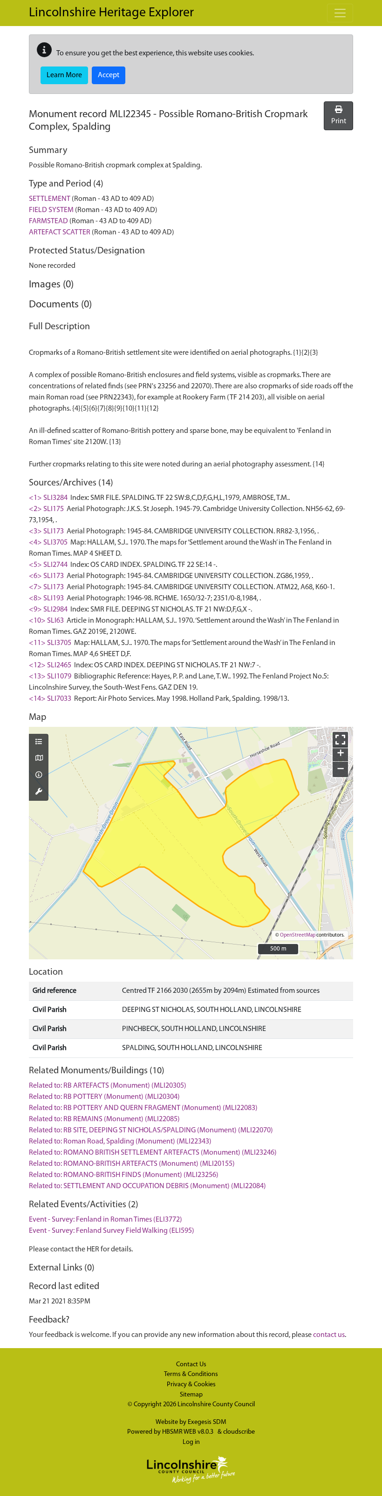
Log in (191, 1442)
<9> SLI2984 (48, 609)
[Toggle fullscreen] (340, 739)
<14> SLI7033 (50, 699)
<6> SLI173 (46, 576)
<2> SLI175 (46, 509)
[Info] (38, 775)
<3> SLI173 (46, 531)
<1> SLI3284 (48, 498)
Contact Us (191, 1364)
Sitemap (191, 1394)
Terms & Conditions (191, 1374)
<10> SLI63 (46, 621)
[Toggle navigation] (340, 13)
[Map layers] (38, 742)
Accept (108, 75)
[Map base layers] (38, 759)
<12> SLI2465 (50, 665)
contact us (329, 1335)
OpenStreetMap (297, 935)
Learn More (64, 75)
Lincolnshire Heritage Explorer (111, 13)
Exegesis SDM (207, 1422)
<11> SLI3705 (50, 643)
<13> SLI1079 (50, 676)
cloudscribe (239, 1432)
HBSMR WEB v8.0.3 (188, 1432)
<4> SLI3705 (48, 542)
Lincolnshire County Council (216, 1404)
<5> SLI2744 (48, 565)
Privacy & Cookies (191, 1384)
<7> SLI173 (46, 587)
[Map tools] (38, 792)
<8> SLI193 (46, 598)
